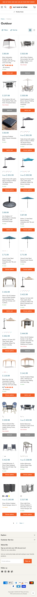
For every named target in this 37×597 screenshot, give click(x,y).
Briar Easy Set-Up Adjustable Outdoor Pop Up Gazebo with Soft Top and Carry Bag (9, 382)
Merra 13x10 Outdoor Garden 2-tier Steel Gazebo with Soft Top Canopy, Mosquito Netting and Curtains (26, 340)
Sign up (27, 561)
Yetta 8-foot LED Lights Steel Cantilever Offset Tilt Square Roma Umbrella (9, 181)
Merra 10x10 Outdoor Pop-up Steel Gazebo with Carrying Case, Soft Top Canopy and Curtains (8, 299)
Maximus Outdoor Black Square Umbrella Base (9, 138)
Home (2, 19)
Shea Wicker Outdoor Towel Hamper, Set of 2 (9, 504)
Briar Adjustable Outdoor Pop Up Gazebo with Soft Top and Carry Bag (8, 59)
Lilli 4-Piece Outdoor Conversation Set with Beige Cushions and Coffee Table (27, 59)
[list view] (34, 30)
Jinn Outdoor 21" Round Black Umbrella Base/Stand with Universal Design (9, 218)
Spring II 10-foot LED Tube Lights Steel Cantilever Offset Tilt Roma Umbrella (8, 342)
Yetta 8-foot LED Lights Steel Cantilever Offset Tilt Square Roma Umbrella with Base (27, 141)
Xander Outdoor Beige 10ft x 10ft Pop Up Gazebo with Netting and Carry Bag (27, 379)
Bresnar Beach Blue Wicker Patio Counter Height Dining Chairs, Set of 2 (8, 426)
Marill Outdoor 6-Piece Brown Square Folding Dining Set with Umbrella (27, 101)
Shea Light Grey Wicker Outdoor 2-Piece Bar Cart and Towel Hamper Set (26, 505)
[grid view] (30, 30)
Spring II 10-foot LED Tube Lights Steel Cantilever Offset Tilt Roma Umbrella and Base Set (26, 301)
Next (21, 523)
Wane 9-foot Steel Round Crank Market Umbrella (26, 260)
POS (11, 594)
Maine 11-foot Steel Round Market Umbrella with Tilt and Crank (27, 221)
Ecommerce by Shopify (21, 594)
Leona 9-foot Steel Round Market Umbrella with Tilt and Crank (9, 261)
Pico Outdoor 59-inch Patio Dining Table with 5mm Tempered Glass (9, 101)
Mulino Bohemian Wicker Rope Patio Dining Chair (26, 465)
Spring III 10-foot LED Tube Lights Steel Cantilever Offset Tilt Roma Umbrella (26, 181)
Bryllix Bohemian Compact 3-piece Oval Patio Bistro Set (27, 425)
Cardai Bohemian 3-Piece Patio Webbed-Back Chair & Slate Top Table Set (9, 466)
